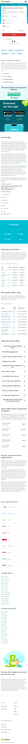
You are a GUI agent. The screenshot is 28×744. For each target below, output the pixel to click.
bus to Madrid (4, 622)
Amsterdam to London (5, 603)
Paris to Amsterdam (6, 316)
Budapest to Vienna (6, 321)
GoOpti (9, 526)
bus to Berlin (3, 619)
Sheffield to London (5, 598)
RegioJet (9, 552)
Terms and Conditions (6, 729)
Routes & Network (19, 50)
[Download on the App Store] (8, 112)
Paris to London (4, 587)
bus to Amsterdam (4, 639)
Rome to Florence (22, 161)
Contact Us (3, 724)
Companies (3, 726)
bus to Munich (4, 620)
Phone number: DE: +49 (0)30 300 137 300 (11, 186)
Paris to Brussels (4, 585)
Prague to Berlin (4, 583)
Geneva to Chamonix (5, 579)
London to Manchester (5, 594)
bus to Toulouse (4, 626)
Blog (15, 708)
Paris (3, 269)
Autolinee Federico (11, 507)
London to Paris (5, 324)
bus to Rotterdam (4, 641)
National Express (11, 546)
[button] (26, 1)
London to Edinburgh (5, 592)
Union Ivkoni (10, 565)
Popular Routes (5, 53)
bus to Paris (3, 624)
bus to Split (3, 630)
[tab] (6, 16)
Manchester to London (7, 311)
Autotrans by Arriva (11, 513)
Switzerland (3, 158)
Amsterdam (4, 275)
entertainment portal (9, 172)
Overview (4, 50)
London (3, 272)
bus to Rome (3, 637)
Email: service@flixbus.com (7, 189)
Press (15, 711)
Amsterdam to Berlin (6, 319)
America (7, 151)
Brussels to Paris (4, 578)
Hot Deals (19, 53)
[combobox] (14, 20)
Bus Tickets (3, 706)
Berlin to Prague (5, 334)
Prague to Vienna (16, 163)
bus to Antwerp (4, 617)
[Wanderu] (5, 2)
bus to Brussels (4, 615)
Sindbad (9, 558)
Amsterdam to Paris (5, 163)
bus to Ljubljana (4, 642)
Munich (14, 153)
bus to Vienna (4, 613)
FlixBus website (12, 187)
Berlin (3, 277)
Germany (16, 141)
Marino (9, 539)
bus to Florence (4, 635)
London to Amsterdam (5, 596)
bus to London (4, 628)
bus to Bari (3, 631)
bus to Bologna (4, 633)
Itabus (9, 532)
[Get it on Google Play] (19, 112)
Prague (3, 280)
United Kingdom (20, 157)
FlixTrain (9, 519)
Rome (3, 285)
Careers (16, 714)
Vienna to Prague (4, 576)
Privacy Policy (4, 732)
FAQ (13, 53)
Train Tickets (4, 708)
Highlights (11, 50)
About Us (16, 706)
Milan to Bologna (5, 327)
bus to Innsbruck (4, 611)
